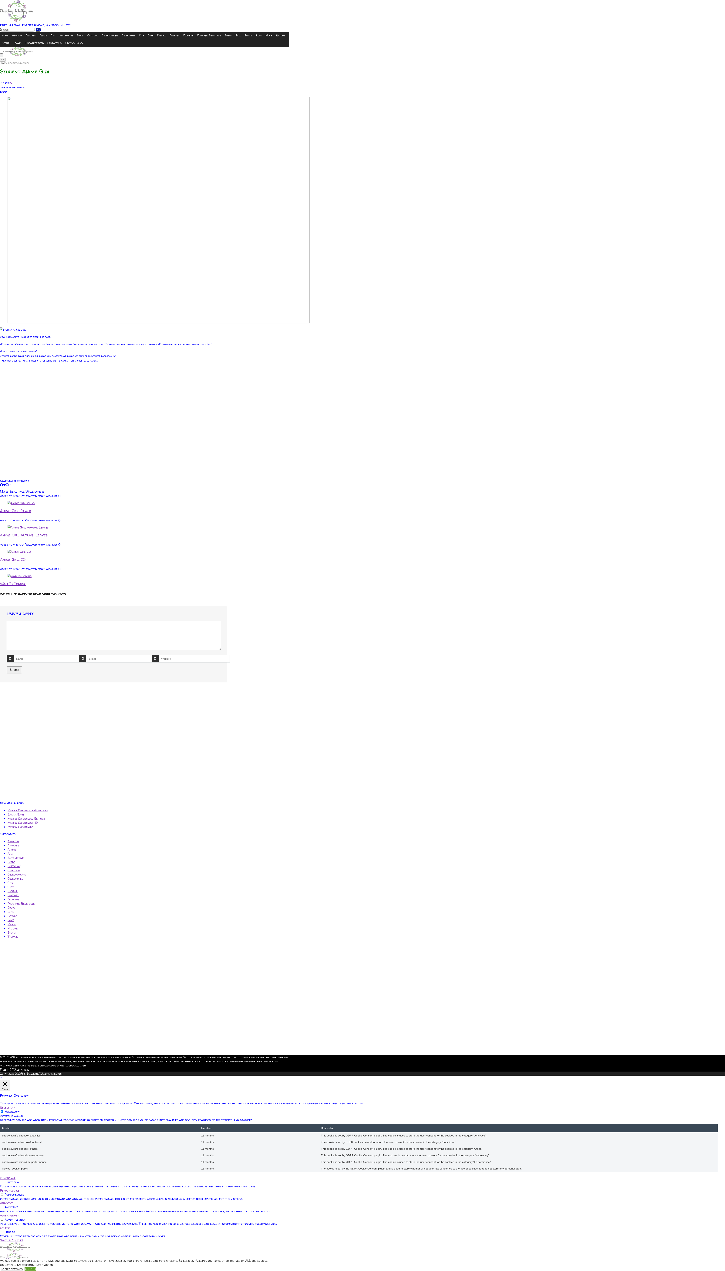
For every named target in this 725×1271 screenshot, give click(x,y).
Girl (238, 35)
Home (5, 35)
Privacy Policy (74, 43)
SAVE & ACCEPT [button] (11, 1240)
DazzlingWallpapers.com (44, 1074)
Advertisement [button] (10, 1215)
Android (17, 35)
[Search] (38, 30)
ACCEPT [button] (30, 1269)
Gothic (248, 35)
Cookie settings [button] (12, 1269)
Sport (5, 43)
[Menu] (1, 55)
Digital (161, 35)
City (141, 35)
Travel (17, 43)
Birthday (14, 866)
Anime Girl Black (15, 510)
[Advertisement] (113, 422)
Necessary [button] (7, 1107)
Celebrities (128, 35)
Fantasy (175, 35)
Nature (280, 35)
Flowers (188, 35)
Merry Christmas (20, 827)
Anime (43, 35)
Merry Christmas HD (23, 823)
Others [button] (5, 1228)
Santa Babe (16, 814)
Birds (80, 35)
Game (228, 35)
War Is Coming (13, 583)
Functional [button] (7, 1178)
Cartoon (92, 35)
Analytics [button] (6, 1203)
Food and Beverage (209, 35)
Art (53, 35)
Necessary (12, 1111)
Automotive (66, 35)
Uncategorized (34, 43)
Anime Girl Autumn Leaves (24, 535)
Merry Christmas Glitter (26, 818)
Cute (150, 35)
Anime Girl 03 (12, 559)
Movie (268, 35)
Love (259, 35)
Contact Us (54, 43)
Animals (30, 35)
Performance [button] (9, 1190)
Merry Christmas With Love (28, 810)
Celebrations (110, 35)
